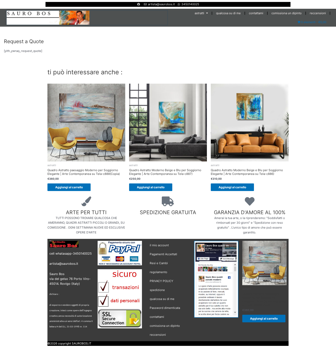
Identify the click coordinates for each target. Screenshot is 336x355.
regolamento (158, 272)
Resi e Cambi (159, 263)
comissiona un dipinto (286, 13)
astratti (199, 13)
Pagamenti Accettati (163, 254)
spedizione (157, 290)
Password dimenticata (165, 308)
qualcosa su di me (228, 13)
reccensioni (318, 13)
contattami (256, 13)
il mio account (159, 245)
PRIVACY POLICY (161, 281)
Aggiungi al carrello (69, 187)
